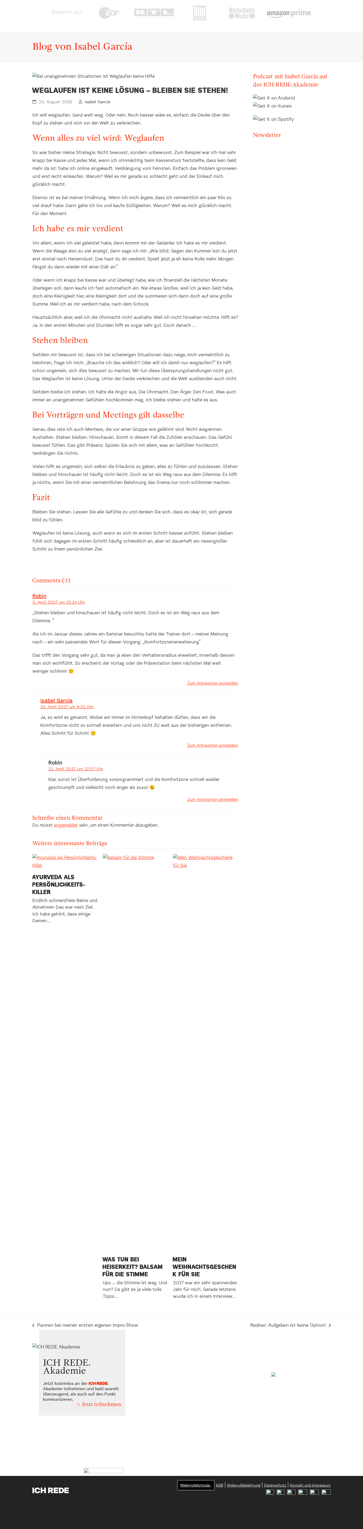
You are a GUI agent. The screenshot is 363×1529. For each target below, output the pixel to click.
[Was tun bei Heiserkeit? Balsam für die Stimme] (135, 1053)
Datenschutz (275, 1485)
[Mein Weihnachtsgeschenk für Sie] (205, 1053)
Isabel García (97, 102)
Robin (39, 596)
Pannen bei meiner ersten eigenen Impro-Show (85, 1326)
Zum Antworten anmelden (212, 683)
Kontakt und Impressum (310, 1485)
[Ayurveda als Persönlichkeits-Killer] (65, 862)
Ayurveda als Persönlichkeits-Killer (58, 885)
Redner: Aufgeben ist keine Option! (288, 1326)
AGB (219, 1485)
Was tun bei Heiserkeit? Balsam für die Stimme (132, 1267)
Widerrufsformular (196, 1485)
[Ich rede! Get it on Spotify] (275, 115)
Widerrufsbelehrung (243, 1485)
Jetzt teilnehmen (101, 1404)
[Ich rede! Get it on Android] (275, 98)
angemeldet (66, 825)
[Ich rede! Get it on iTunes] (272, 106)
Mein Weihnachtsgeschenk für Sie (204, 1267)
